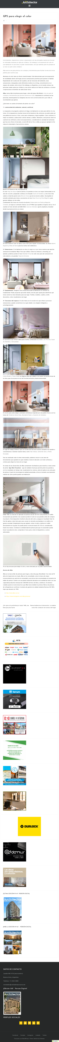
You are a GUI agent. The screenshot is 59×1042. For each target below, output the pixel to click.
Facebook (15, 1035)
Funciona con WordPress (21, 1038)
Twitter (45, 1035)
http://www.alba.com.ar (12, 593)
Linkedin (38, 1035)
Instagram (30, 1035)
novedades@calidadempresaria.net (14, 984)
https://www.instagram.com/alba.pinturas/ (18, 596)
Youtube (22, 1035)
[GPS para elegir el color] (29, 40)
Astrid (35, 1038)
